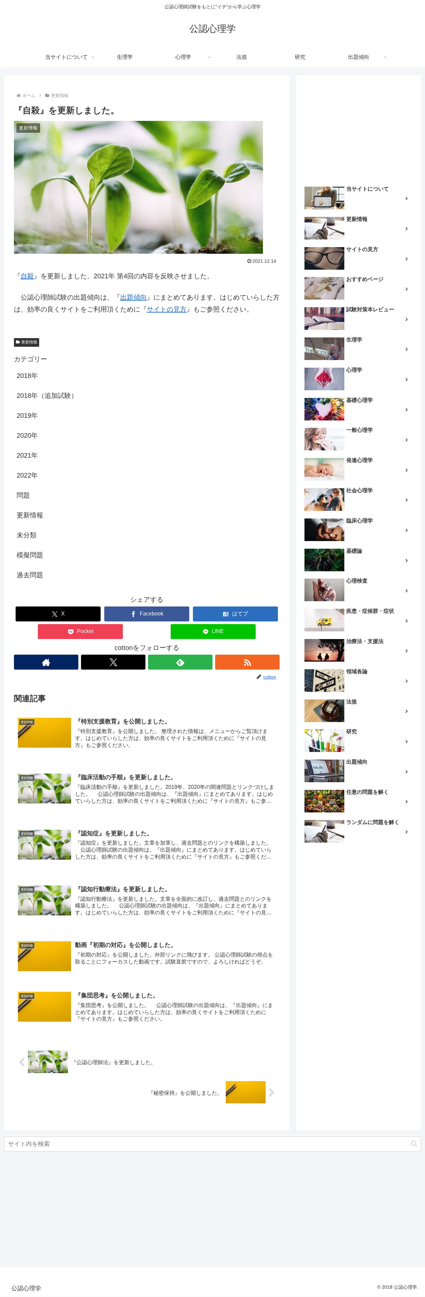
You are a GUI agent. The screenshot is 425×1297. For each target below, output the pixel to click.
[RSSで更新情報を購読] (247, 662)
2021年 (27, 455)
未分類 (27, 535)
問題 (23, 495)
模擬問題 (30, 555)
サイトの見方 (167, 309)
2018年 (27, 375)
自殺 (27, 276)
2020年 (27, 435)
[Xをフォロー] (113, 662)
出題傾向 (133, 297)
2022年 (27, 475)
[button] (414, 1144)
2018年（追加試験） (47, 395)
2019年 (27, 415)
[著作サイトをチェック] (46, 662)
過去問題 (30, 575)
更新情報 (29, 342)
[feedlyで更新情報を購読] (180, 662)
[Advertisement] (358, 128)
